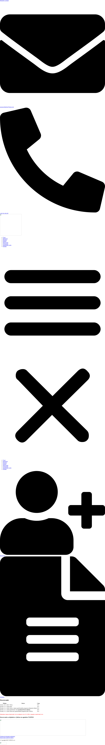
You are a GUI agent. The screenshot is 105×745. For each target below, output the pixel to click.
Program (5, 240)
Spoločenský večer (7, 245)
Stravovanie (5, 242)
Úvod (4, 237)
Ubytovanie (5, 243)
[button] (52, 353)
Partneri (4, 241)
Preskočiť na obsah (4, 0)
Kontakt (4, 246)
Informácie (5, 238)
